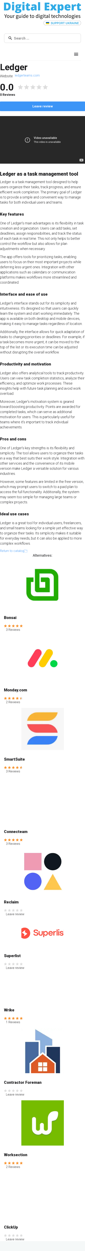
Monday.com (15, 690)
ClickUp (11, 1227)
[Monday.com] (42, 658)
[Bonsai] (42, 584)
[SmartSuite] (42, 729)
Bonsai (10, 617)
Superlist (12, 955)
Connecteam (15, 831)
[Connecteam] (42, 800)
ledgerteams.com (27, 75)
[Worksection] (42, 1123)
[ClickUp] (42, 1195)
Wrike (9, 1010)
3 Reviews (13, 630)
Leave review (42, 106)
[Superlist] (42, 933)
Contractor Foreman (23, 1082)
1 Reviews (13, 1022)
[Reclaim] (42, 871)
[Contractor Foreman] (42, 1050)
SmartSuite (14, 759)
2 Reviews (13, 702)
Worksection (15, 1154)
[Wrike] (42, 987)
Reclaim (11, 902)
